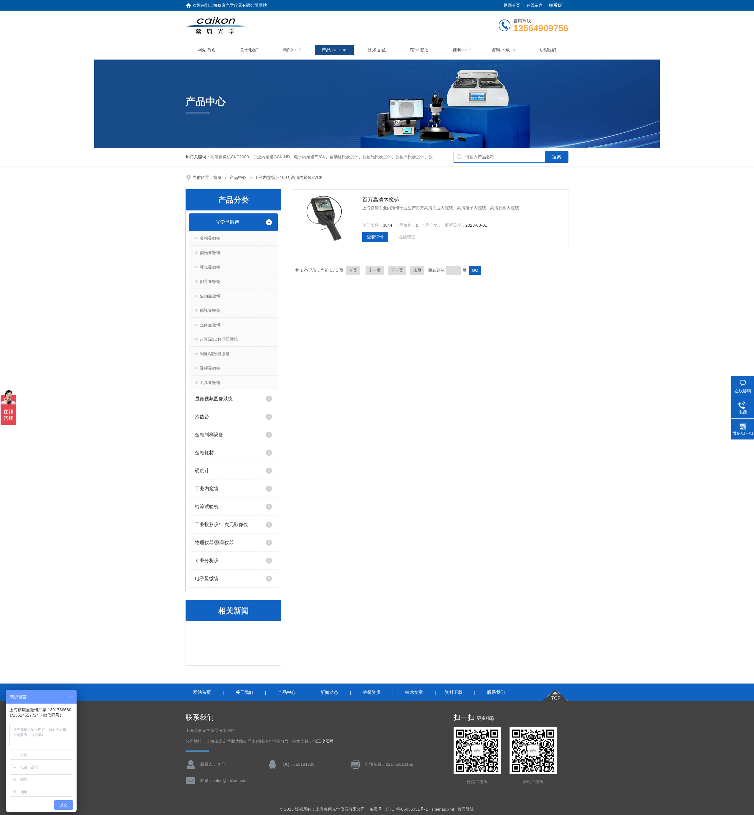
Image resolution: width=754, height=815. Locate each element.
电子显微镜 (207, 578)
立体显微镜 (210, 324)
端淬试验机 (207, 506)
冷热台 (202, 416)
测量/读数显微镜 (215, 353)
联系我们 (557, 5)
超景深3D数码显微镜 (219, 339)
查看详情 (375, 237)
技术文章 (376, 49)
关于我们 (249, 49)
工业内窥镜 (264, 177)
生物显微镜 (210, 296)
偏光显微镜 (210, 252)
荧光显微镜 (210, 267)
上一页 (374, 270)
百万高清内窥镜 (380, 200)
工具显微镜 (210, 382)
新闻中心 (291, 49)
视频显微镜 (210, 368)
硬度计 (202, 470)
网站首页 (206, 49)
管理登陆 (465, 809)
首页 (218, 177)
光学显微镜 (227, 222)
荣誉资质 (419, 49)
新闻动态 (329, 692)
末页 (417, 270)
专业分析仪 (207, 560)
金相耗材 (204, 452)
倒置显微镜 (210, 281)
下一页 (397, 270)
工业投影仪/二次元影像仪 (221, 524)
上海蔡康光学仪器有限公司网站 (238, 5)
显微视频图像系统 (214, 398)
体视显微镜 (210, 310)
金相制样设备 (209, 434)
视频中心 (461, 49)
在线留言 (534, 5)
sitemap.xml (442, 809)
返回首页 (512, 5)
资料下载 (500, 49)
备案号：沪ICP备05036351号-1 (399, 809)
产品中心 (330, 49)
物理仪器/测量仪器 (214, 542)
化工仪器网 (323, 741)
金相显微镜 (210, 238)
